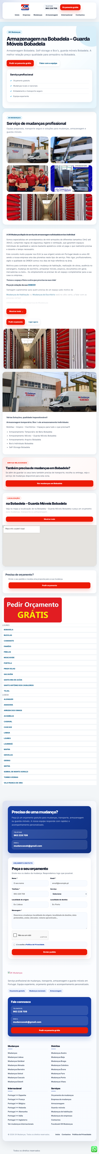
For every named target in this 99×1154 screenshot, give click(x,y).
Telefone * (16, 889)
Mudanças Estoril (15, 1081)
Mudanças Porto (58, 1077)
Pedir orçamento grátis (20, 63)
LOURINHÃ (8, 744)
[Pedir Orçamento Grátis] (49, 610)
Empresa (26, 15)
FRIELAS (7, 652)
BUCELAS (8, 635)
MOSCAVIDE (9, 657)
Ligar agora (33, 322)
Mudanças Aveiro (59, 1053)
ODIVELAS (8, 755)
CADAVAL (8, 721)
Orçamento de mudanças (62, 1095)
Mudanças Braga (58, 1061)
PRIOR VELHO (9, 669)
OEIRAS (7, 760)
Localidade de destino (58, 900)
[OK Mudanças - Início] (30, 7)
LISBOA (7, 733)
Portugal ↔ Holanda (17, 1107)
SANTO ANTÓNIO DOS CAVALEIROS (19, 685)
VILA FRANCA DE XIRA (13, 783)
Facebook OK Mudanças (62, 1124)
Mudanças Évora (58, 1069)
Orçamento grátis (70, 7)
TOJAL (7, 691)
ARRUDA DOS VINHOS (13, 710)
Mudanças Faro (58, 1073)
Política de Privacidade (35, 944)
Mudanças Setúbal (16, 1061)
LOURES (7, 738)
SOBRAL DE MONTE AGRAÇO (16, 772)
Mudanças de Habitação (17, 294)
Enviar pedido (49, 952)
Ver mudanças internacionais (20, 1124)
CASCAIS (8, 727)
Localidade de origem (20, 900)
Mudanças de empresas (61, 1116)
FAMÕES (7, 646)
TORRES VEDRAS (11, 777)
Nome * (15, 878)
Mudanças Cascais (16, 1077)
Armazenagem (52, 15)
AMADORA (8, 705)
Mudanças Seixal (15, 1073)
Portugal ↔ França (16, 1099)
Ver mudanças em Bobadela (49, 483)
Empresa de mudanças (61, 1099)
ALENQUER (8, 699)
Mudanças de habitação (61, 1111)
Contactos (80, 15)
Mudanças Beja (58, 1057)
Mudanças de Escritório (44, 294)
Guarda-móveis (58, 1107)
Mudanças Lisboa (15, 1057)
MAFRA (7, 749)
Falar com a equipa (48, 63)
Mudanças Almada (16, 1065)
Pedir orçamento (16, 322)
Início (17, 15)
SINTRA (7, 766)
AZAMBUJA (9, 716)
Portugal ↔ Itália (15, 1116)
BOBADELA (8, 630)
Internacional (66, 15)
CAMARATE (9, 641)
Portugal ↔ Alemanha (18, 1111)
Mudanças (38, 15)
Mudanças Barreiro (16, 1069)
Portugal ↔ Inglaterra (17, 1120)
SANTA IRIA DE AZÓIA (13, 680)
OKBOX (31, 285)
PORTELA (8, 663)
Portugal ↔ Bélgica (16, 1103)
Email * (53, 878)
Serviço (53, 889)
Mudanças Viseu (58, 1081)
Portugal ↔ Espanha (17, 1095)
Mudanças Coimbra (59, 1065)
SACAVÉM (8, 674)
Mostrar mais (16, 311)
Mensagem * (17, 910)
